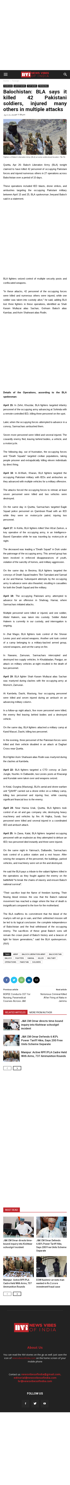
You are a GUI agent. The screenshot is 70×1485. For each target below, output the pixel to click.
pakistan (24, 962)
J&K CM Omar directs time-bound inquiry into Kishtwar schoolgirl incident (42, 1024)
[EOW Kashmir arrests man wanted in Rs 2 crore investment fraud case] (51, 1266)
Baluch (8, 958)
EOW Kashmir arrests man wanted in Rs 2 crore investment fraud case (50, 1283)
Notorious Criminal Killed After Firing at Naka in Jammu (54, 998)
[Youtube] (44, 1403)
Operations (10, 962)
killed (41, 958)
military (51, 958)
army (15, 954)
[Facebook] (25, 1403)
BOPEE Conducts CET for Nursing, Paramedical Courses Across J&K (16, 998)
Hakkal (31, 958)
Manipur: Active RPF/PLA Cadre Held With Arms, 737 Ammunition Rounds (17, 1283)
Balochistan (55, 954)
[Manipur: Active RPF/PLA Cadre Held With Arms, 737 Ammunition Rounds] (11, 1056)
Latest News (19, 86)
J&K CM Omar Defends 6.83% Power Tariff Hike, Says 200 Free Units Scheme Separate (42, 1040)
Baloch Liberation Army (33, 954)
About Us (35, 1347)
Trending (43, 86)
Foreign (15, 80)
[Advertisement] (35, 35)
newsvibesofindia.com (23, 1358)
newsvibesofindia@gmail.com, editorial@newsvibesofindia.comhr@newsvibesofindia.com (37, 1377)
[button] (65, 74)
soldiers (36, 962)
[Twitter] (35, 1403)
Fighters (19, 958)
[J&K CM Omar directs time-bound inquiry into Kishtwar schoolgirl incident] (11, 1024)
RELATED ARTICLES (15, 1012)
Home (6, 80)
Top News (32, 86)
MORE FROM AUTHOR (40, 1012)
